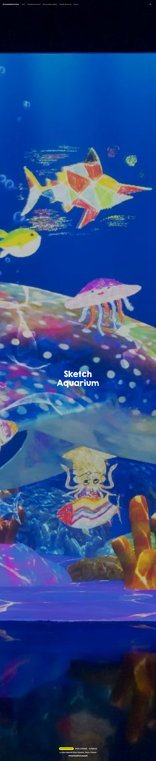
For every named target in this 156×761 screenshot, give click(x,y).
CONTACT (75, 4)
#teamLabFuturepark (78, 756)
